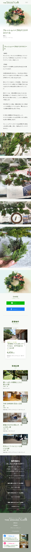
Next (28, 342)
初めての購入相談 (15, 487)
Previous (2, 342)
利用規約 (15, 525)
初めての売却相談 (15, 497)
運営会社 (15, 522)
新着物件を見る (15, 506)
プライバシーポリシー (15, 527)
